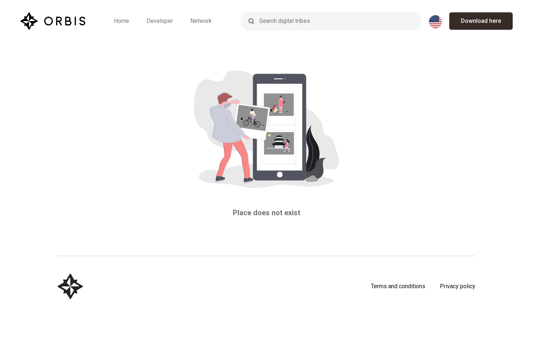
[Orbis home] (52, 21)
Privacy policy (457, 286)
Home (121, 20)
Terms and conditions (398, 286)
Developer (159, 20)
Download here (481, 20)
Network (201, 20)
